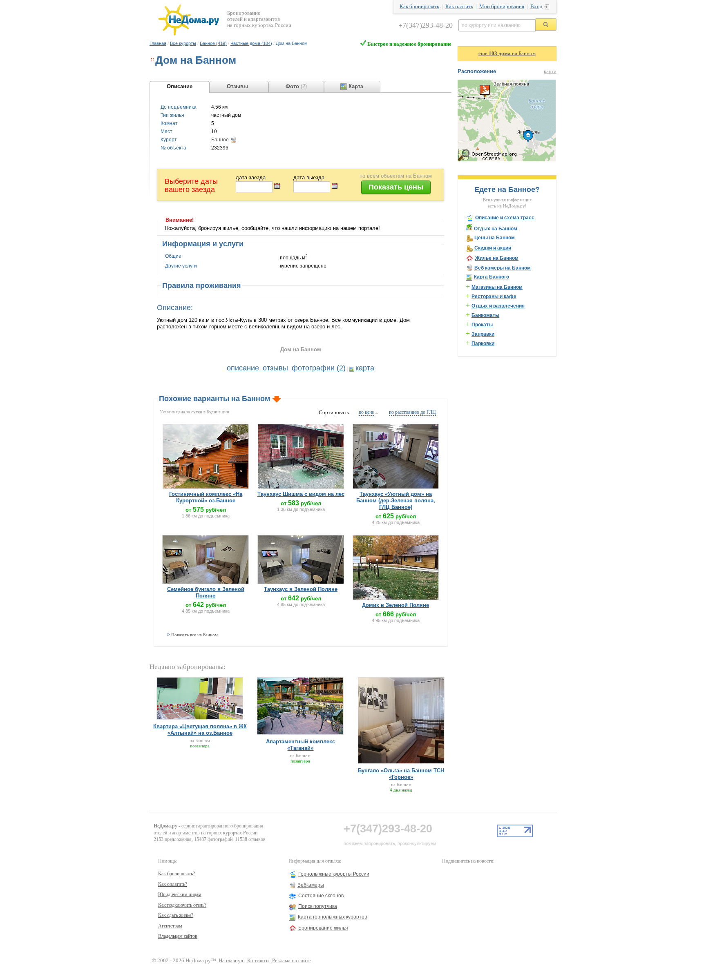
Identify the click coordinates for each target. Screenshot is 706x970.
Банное (220, 140)
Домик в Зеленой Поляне (395, 605)
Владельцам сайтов (177, 936)
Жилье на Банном (496, 258)
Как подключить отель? (182, 905)
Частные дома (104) (251, 43)
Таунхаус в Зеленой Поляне (300, 589)
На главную (232, 960)
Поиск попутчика (317, 906)
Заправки (482, 334)
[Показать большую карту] (507, 160)
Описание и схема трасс (504, 218)
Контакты (258, 960)
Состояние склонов (321, 896)
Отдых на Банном (495, 229)
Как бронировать (419, 6)
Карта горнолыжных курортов (332, 917)
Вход (536, 6)
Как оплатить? (172, 884)
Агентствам (170, 926)
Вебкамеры (310, 885)
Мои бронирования (501, 6)
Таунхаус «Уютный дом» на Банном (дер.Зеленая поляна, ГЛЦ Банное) (395, 500)
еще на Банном (507, 53)
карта (364, 368)
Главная (158, 43)
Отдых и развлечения (498, 306)
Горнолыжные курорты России (333, 874)
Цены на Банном (494, 238)
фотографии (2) (319, 368)
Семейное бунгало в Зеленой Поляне (205, 592)
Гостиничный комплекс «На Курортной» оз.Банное (205, 497)
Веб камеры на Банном (502, 268)
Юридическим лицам (179, 894)
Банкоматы (485, 315)
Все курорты (183, 43)
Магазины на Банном (497, 287)
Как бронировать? (176, 873)
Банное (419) (213, 43)
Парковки (482, 343)
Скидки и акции (492, 248)
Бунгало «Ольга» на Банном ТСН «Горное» (401, 773)
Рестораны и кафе (493, 296)
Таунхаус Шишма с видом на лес (300, 494)
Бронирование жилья (323, 928)
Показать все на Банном (194, 634)
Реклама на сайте (291, 960)
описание (243, 368)
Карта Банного (491, 277)
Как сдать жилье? (175, 915)
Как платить (459, 6)
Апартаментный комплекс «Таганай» (300, 744)
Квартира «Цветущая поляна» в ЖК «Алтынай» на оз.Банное (200, 729)
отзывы (275, 368)
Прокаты (482, 325)
